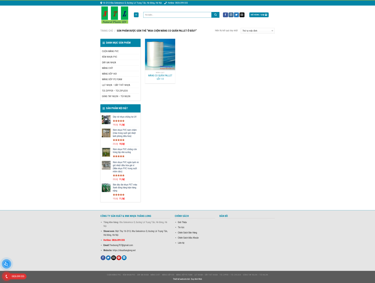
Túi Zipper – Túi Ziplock (115, 90)
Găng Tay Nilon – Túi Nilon (116, 96)
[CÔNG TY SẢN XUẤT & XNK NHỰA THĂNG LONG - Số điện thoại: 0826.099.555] (114, 15)
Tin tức (181, 227)
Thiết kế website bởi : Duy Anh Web (187, 279)
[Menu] (136, 14)
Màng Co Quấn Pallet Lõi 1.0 (160, 77)
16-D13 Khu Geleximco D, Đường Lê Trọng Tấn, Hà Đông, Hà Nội (132, 2)
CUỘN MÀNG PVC (110, 51)
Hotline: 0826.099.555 (178, 2)
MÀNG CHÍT (107, 68)
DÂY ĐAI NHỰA (109, 62)
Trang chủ (106, 30)
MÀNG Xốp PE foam (112, 79)
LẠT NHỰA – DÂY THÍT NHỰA (116, 85)
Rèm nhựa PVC (109, 56)
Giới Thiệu (182, 222)
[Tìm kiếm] (215, 15)
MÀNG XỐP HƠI (109, 73)
